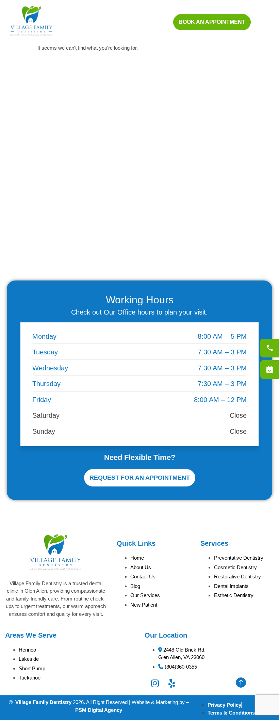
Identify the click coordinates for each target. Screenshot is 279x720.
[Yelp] (171, 683)
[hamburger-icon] (261, 22)
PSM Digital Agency (98, 710)
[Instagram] (155, 683)
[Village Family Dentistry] (31, 34)
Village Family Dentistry (43, 702)
